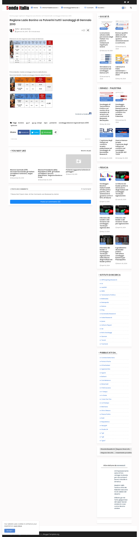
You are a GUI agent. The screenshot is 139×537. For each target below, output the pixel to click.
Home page (14, 16)
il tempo (104, 392)
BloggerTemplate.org (51, 534)
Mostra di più (86, 151)
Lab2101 (104, 287)
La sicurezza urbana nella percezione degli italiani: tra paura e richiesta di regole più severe (106, 40)
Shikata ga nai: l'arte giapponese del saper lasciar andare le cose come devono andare (120, 503)
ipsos (103, 321)
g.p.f (28, 123)
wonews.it (121, 465)
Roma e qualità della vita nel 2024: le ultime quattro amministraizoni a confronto (122, 38)
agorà (103, 373)
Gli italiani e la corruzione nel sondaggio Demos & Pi (105, 70)
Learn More (18, 526)
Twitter (36, 132)
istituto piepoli (106, 325)
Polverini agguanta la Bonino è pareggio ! (78, 171)
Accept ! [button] (10, 531)
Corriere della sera (108, 358)
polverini (53, 123)
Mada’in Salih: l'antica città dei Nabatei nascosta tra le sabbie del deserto (121, 489)
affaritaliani (105, 365)
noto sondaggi (106, 333)
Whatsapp (47, 132)
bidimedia (104, 299)
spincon (22, 16)
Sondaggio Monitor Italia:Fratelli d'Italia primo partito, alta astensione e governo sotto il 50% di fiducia (106, 191)
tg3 (102, 433)
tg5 (102, 437)
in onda (104, 395)
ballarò (103, 376)
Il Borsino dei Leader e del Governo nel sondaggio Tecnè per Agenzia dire (105, 223)
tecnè (103, 340)
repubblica (105, 422)
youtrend (104, 344)
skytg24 (104, 425)
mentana (104, 407)
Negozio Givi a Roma (108, 453)
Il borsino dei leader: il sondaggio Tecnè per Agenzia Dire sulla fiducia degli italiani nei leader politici (106, 255)
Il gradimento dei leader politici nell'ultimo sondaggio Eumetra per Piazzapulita (120, 254)
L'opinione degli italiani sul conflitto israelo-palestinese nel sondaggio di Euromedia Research (106, 147)
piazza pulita (105, 414)
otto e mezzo (105, 410)
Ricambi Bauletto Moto (109, 449)
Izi (102, 283)
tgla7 (103, 441)
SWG (103, 291)
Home (35, 8)
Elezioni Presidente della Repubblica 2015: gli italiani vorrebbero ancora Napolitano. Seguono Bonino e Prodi (50, 173)
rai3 (102, 418)
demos (103, 306)
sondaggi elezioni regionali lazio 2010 (74, 123)
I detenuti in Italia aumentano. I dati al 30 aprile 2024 (121, 71)
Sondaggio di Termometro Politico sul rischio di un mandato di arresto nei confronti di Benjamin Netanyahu (105, 112)
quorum (104, 336)
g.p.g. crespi (37, 123)
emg (102, 310)
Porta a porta (106, 361)
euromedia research (108, 314)
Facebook (25, 132)
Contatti (90, 8)
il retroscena (106, 388)
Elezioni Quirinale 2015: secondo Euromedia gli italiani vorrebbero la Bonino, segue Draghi (22, 172)
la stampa (105, 403)
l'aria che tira (106, 399)
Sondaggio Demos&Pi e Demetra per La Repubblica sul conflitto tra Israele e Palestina (121, 110)
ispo (45, 123)
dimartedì (104, 384)
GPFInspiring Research (109, 280)
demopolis (105, 302)
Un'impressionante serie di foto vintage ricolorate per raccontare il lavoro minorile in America (121, 476)
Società (101, 8)
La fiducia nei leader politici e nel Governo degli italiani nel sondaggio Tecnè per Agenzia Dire (121, 190)
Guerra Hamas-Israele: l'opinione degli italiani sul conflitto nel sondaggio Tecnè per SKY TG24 (121, 147)
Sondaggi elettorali (70, 8)
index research (106, 317)
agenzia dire (105, 369)
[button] (131, 8)
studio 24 (104, 429)
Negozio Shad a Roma (124, 449)
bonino (21, 123)
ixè (102, 329)
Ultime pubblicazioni (50, 8)
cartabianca (106, 380)
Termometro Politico (108, 295)
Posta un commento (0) (50, 202)
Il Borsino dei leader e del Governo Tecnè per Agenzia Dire (122, 221)
